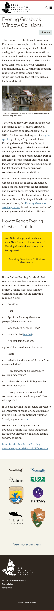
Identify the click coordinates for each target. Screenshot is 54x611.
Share (47, 32)
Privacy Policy (7, 584)
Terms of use (7, 588)
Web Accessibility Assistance (14, 580)
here (28, 419)
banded (27, 334)
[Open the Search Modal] (47, 7)
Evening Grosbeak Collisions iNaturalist (27, 260)
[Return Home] (16, 7)
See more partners (27, 544)
